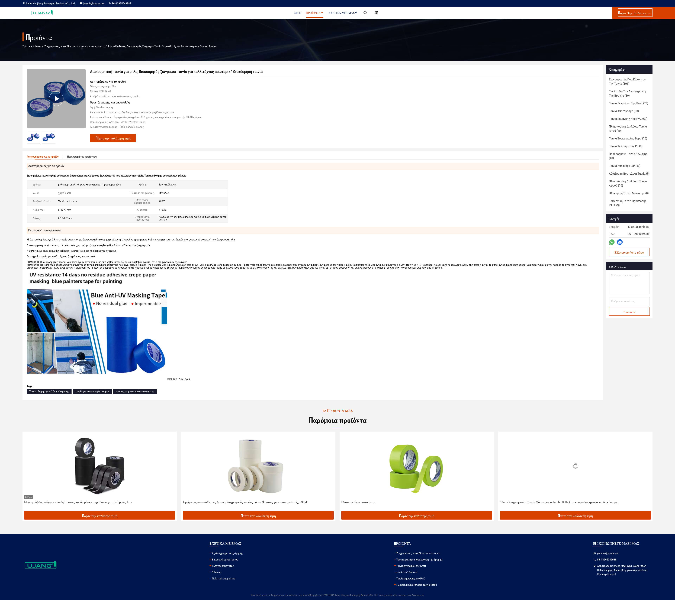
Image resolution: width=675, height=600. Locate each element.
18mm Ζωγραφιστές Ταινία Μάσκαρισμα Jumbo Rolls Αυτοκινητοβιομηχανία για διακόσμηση (559, 502)
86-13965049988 (121, 3)
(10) (628, 183)
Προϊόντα (313, 13)
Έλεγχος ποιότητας (223, 566)
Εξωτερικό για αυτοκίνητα (358, 502)
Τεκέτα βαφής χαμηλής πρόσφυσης (49, 391)
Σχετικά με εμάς (342, 13)
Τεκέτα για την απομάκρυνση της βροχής (419, 559)
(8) (629, 193)
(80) (627, 93)
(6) (624, 166)
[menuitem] (172, 379)
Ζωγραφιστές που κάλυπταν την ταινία (66, 46)
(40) (628, 156)
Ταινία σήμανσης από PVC (410, 578)
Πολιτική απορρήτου (223, 578)
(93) (624, 111)
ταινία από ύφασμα (406, 572)
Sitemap (216, 572)
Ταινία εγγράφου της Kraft (411, 566)
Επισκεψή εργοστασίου (225, 559)
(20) (628, 128)
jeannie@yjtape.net (93, 3)
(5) (629, 173)
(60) (628, 118)
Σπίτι (297, 13)
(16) (628, 138)
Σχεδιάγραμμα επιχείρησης (227, 553)
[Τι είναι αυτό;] (611, 242)
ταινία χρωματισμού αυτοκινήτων (135, 391)
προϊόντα (36, 46)
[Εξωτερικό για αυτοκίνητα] (416, 466)
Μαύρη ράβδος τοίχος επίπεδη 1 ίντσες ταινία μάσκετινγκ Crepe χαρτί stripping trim (78, 502)
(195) (627, 81)
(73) (628, 103)
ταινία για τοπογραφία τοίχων (92, 391)
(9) (625, 146)
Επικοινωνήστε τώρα (629, 252)
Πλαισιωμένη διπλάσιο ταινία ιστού (416, 584)
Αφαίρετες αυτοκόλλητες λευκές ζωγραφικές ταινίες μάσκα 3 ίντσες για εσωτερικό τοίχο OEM (245, 502)
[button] (28, 472)
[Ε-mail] (620, 242)
